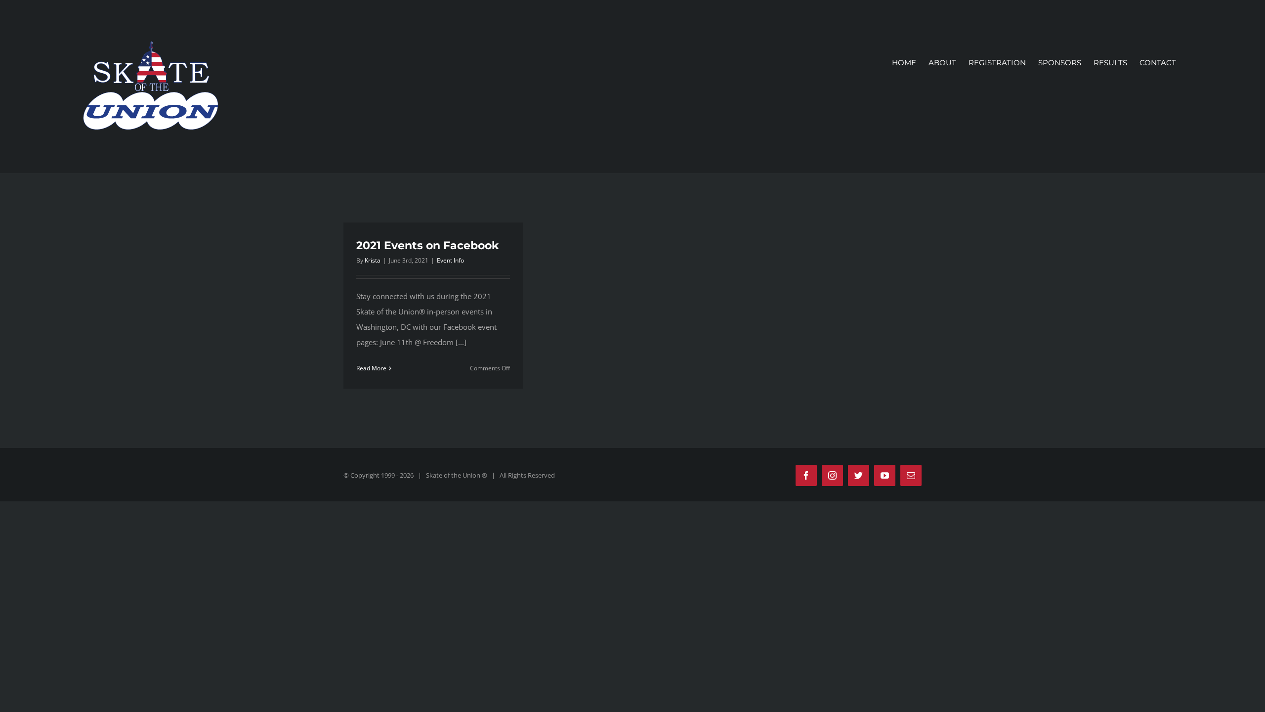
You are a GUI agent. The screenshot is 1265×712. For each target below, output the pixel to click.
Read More (371, 368)
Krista (372, 260)
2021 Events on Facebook (427, 245)
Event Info (450, 260)
